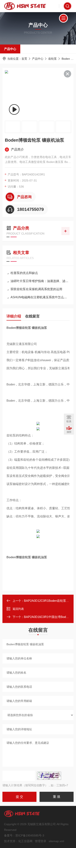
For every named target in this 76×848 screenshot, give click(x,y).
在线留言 (32, 316)
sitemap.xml (56, 841)
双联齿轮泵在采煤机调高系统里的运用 (36, 289)
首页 (24, 58)
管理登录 (40, 841)
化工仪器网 (25, 841)
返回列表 (18, 608)
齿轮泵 (52, 58)
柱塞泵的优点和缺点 (24, 273)
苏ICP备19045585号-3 (29, 835)
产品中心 (10, 49)
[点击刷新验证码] (49, 776)
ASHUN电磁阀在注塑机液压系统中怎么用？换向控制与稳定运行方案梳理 (40, 297)
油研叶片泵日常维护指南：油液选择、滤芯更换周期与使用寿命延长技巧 (40, 281)
